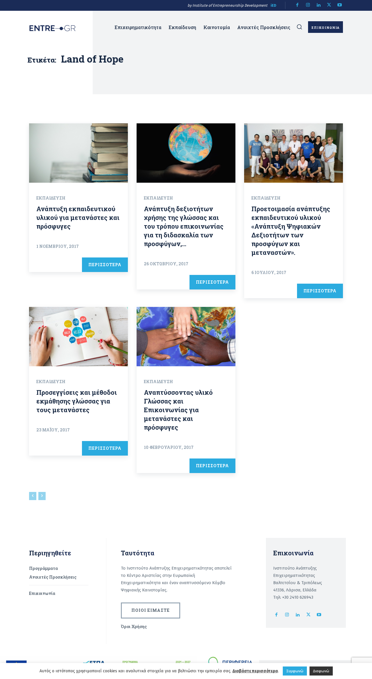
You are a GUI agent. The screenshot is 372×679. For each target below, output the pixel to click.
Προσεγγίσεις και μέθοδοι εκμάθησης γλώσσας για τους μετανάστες (76, 401)
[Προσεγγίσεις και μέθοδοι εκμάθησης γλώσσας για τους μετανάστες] (78, 336)
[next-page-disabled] (42, 496)
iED (273, 5)
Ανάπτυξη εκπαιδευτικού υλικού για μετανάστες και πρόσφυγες (77, 217)
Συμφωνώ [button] (294, 671)
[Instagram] (308, 5)
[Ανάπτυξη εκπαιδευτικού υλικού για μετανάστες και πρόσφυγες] (78, 153)
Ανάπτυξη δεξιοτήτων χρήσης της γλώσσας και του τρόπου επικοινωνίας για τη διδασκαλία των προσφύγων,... (183, 226)
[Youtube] (340, 5)
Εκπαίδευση (50, 198)
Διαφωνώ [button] (321, 671)
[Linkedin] (318, 5)
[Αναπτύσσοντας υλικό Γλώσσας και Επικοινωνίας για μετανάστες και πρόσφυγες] (186, 336)
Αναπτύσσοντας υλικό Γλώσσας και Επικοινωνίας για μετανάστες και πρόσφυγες (178, 409)
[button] (299, 27)
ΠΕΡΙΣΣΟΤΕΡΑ (104, 264)
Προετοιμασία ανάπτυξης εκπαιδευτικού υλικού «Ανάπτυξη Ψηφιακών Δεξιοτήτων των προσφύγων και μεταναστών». (290, 231)
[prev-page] (32, 496)
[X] (329, 5)
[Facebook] (297, 5)
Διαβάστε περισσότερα (255, 670)
